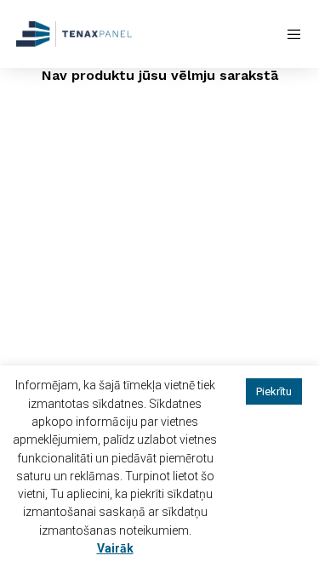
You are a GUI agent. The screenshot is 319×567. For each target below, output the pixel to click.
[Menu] (290, 34)
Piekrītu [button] (274, 391)
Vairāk (115, 548)
